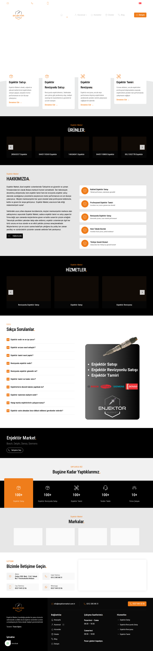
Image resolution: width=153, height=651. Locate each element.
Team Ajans (17, 627)
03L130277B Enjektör (134, 154)
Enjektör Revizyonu (124, 305)
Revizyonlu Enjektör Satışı (28, 305)
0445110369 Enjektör (48, 154)
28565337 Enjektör (19, 154)
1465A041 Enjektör (76, 154)
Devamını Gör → (15, 102)
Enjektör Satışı (76, 305)
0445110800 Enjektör (105, 154)
